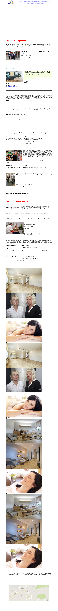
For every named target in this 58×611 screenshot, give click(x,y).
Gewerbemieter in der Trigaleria (35, 1)
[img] (11, 2)
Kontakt (42, 3)
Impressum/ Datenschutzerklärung (35, 3)
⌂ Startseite (20, 1)
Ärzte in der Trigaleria (26, 1)
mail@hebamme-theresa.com (11, 86)
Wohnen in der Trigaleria (44, 1)
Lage (50, 1)
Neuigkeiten (27, 3)
